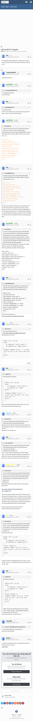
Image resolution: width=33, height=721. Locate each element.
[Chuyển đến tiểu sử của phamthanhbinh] (3, 465)
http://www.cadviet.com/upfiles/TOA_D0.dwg (13, 316)
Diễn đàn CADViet (9, 7)
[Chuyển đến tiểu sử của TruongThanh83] (3, 73)
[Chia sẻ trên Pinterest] (23, 703)
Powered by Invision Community (16, 718)
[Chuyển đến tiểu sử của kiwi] (3, 56)
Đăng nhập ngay (16, 684)
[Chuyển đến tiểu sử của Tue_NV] (3, 414)
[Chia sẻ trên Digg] (10, 703)
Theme (14, 715)
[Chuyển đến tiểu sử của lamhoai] (3, 638)
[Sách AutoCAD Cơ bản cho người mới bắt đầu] (1, 46)
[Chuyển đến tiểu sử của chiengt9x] (3, 621)
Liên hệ (20, 715)
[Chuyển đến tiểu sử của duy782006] (3, 85)
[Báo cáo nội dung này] (28, 57)
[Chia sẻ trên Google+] (7, 703)
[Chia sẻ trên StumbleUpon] (18, 703)
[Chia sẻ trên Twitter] (2, 703)
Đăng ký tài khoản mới (16, 671)
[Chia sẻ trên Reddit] (15, 703)
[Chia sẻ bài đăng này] (30, 57)
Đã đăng (12, 57)
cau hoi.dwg (5, 646)
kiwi (4, 51)
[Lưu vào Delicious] (12, 703)
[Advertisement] (16, 27)
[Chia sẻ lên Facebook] (4, 703)
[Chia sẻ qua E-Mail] (20, 703)
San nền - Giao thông (22, 51)
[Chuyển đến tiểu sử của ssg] (3, 323)
